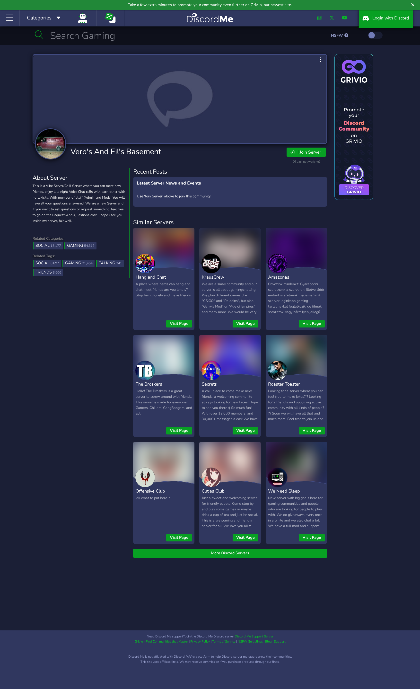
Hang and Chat (151, 277)
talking (110, 263)
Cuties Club (213, 491)
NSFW (337, 35)
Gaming (81, 245)
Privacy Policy (200, 641)
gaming (79, 263)
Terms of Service (224, 641)
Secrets (209, 384)
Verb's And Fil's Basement (115, 151)
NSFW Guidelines (250, 641)
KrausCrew (213, 277)
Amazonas (278, 277)
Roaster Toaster (284, 384)
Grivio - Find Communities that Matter (161, 641)
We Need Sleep (284, 491)
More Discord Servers (230, 553)
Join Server (310, 152)
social (47, 263)
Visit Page (179, 323)
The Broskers (149, 384)
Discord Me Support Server (254, 636)
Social (48, 245)
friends (48, 272)
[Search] (39, 34)
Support (280, 641)
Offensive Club (150, 491)
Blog (268, 641)
